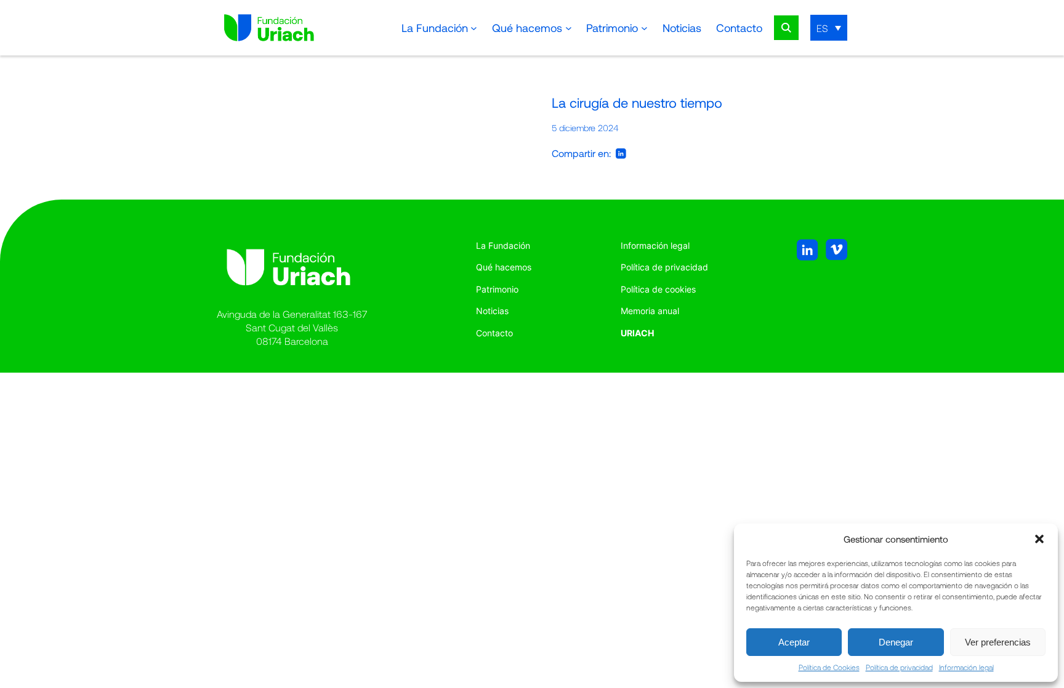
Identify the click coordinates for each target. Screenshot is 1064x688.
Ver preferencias (998, 642)
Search (786, 27)
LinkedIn (621, 153)
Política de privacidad (899, 667)
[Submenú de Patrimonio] (644, 28)
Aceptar (794, 642)
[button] (1039, 539)
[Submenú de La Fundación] (473, 28)
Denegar (896, 642)
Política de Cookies (829, 667)
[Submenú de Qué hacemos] (568, 28)
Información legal (966, 667)
